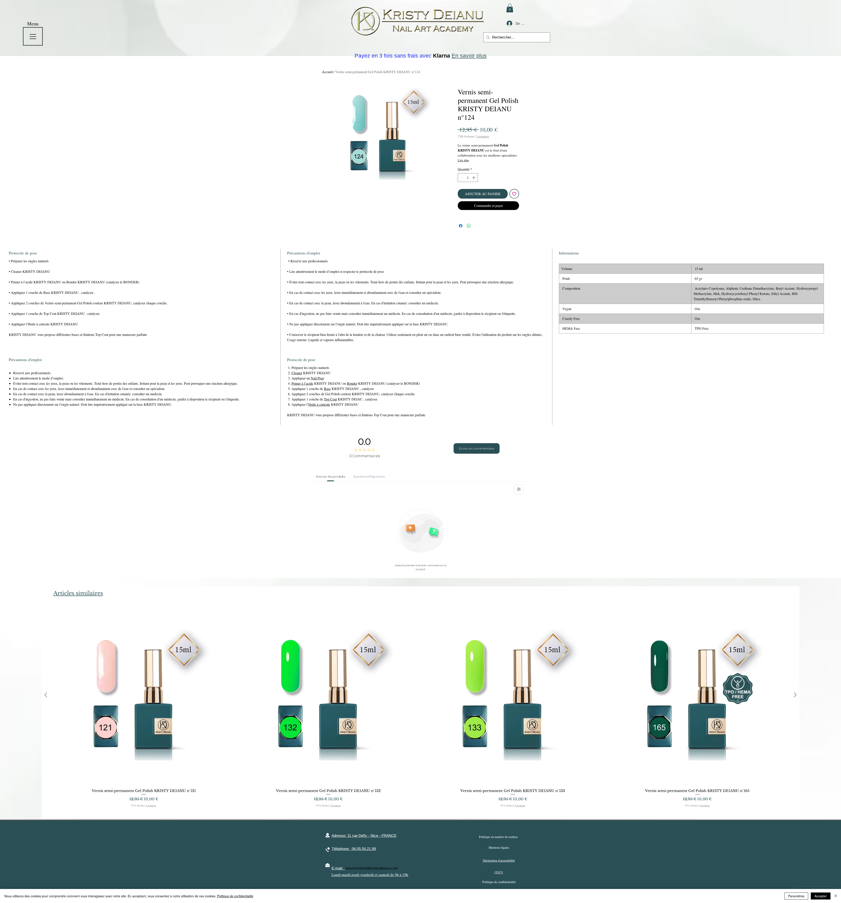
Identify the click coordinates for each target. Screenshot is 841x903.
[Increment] (474, 177)
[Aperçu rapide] (144, 695)
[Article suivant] (795, 695)
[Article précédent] (46, 695)
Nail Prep (317, 378)
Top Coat (330, 399)
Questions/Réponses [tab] (369, 476)
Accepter (820, 896)
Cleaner (297, 372)
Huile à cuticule (319, 404)
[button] (509, 8)
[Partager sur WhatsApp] (469, 225)
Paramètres (796, 896)
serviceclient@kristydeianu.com (371, 868)
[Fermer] (835, 895)
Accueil (327, 71)
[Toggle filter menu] (519, 489)
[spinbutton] (468, 177)
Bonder (352, 383)
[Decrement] (461, 177)
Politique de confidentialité (235, 896)
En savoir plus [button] (469, 56)
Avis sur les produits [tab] (330, 476)
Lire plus (463, 160)
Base (327, 388)
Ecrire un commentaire (476, 448)
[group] (420, 710)
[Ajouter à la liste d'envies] (514, 194)
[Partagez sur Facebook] (460, 225)
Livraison (483, 136)
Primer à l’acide (302, 383)
